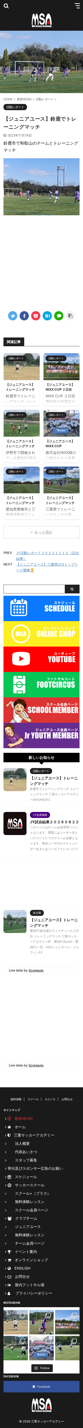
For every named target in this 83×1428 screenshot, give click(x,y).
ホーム (18, 1126)
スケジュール (24, 1176)
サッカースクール (27, 1185)
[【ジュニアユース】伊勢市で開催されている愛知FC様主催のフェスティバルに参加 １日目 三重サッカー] (15, 1348)
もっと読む (43, 532)
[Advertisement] (41, 261)
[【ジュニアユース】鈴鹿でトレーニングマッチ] (47, 315)
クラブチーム (24, 1218)
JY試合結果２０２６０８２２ (54, 822)
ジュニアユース (24, 1226)
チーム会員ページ (26, 1243)
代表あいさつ (22, 1151)
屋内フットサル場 (27, 1284)
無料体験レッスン (26, 1201)
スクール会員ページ (28, 1210)
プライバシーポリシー (32, 1293)
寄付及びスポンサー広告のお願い (35, 1168)
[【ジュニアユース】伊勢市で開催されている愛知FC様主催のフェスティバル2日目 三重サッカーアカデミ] (41, 1322)
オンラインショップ (29, 1260)
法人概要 (19, 1143)
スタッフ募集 (22, 1160)
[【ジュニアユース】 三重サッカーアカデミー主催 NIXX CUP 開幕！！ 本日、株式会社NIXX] (41, 1348)
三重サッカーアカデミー (32, 1135)
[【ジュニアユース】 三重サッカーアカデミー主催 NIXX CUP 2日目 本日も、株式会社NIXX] (67, 1322)
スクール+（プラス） (29, 1193)
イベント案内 (24, 1251)
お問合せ (67, 1099)
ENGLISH (20, 1268)
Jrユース (50, 1099)
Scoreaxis (36, 970)
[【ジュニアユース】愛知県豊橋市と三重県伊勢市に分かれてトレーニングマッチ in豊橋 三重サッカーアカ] (67, 1348)
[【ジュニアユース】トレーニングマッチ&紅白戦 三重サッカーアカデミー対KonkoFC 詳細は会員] (15, 1322)
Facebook (43, 1386)
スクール (33, 1099)
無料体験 (16, 1099)
